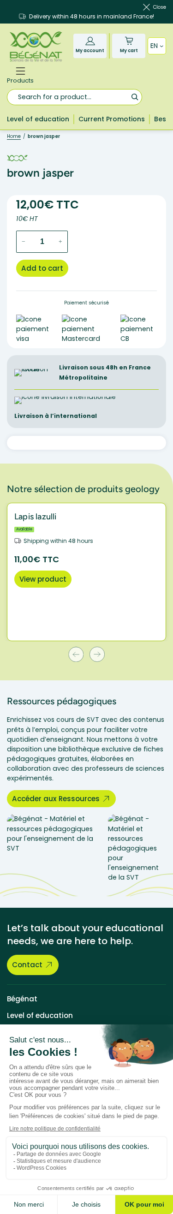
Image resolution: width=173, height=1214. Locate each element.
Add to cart (42, 268)
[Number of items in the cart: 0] (129, 41)
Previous (76, 654)
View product (42, 579)
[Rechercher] (134, 96)
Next (97, 654)
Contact (27, 965)
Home (14, 136)
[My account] (90, 41)
